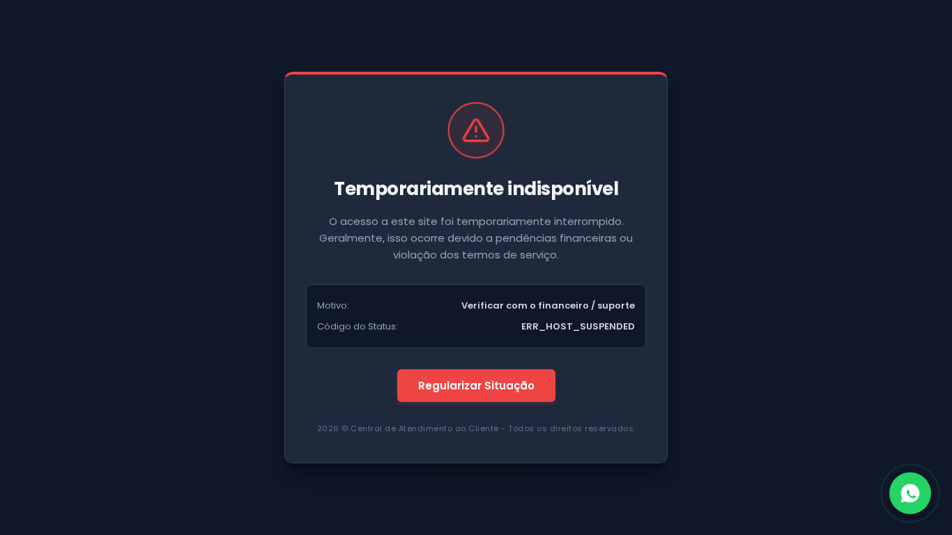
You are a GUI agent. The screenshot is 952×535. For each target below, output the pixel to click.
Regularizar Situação (476, 385)
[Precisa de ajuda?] (910, 493)
